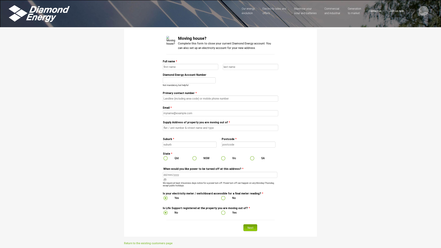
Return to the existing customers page (148, 243)
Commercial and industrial (332, 11)
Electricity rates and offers (274, 11)
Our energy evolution (248, 11)
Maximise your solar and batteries (305, 11)
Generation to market (354, 11)
